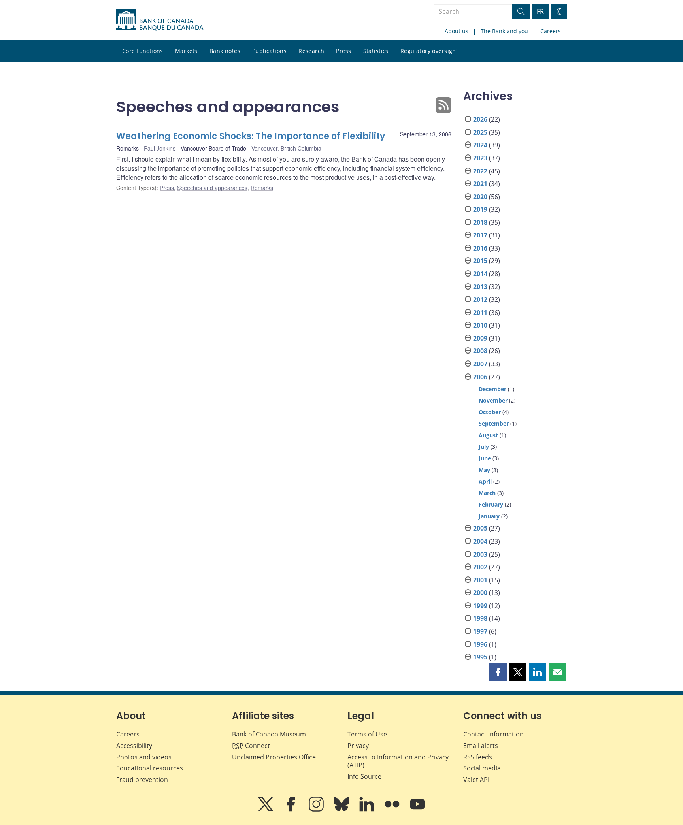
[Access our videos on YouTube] (417, 809)
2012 (480, 299)
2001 (480, 580)
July (484, 446)
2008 (480, 351)
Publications (269, 51)
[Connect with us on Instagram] (317, 809)
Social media (482, 768)
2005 (480, 528)
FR (540, 11)
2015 (480, 260)
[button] (498, 672)
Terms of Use (367, 734)
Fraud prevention (142, 779)
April (485, 481)
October (490, 412)
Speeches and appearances (212, 188)
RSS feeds (477, 757)
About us (456, 31)
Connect (251, 745)
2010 (480, 325)
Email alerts (480, 745)
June (485, 458)
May (484, 470)
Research (311, 51)
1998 (480, 618)
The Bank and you (504, 31)
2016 (480, 248)
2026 (480, 119)
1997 (480, 631)
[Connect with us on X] (266, 809)
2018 (480, 222)
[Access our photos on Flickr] (393, 809)
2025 (480, 132)
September (494, 423)
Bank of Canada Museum (269, 734)
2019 (480, 209)
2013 (480, 287)
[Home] (159, 20)
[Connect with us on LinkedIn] (367, 809)
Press (343, 51)
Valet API (476, 779)
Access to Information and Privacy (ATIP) (398, 761)
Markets (186, 51)
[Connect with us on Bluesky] (342, 809)
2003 (480, 554)
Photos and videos (144, 757)
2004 (480, 541)
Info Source (364, 776)
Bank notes (224, 51)
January (489, 516)
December (492, 389)
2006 (480, 377)
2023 (480, 158)
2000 (480, 592)
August (488, 435)
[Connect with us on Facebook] (291, 809)
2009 (480, 338)
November (493, 400)
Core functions (142, 51)
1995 (480, 657)
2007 (480, 364)
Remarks (262, 188)
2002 (480, 567)
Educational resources (149, 768)
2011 (480, 312)
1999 (480, 605)
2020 (480, 196)
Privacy (358, 745)
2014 (480, 273)
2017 (480, 235)
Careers (550, 31)
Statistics (376, 51)
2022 (480, 171)
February (491, 504)
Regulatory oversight (429, 51)
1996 (480, 644)
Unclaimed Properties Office (274, 757)
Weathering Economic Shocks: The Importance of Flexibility (250, 136)
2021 (480, 183)
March (487, 493)
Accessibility (134, 745)
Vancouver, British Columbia (286, 148)
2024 (480, 145)
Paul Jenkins (159, 148)
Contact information (493, 734)
